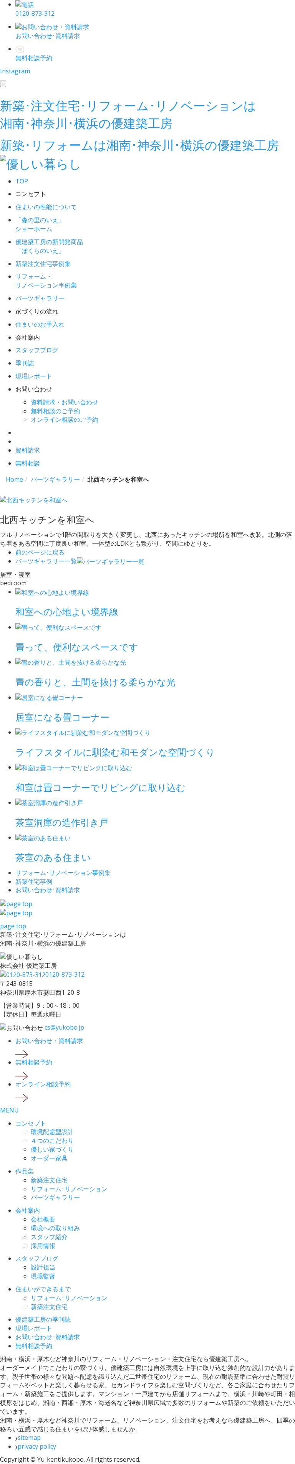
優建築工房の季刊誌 (43, 1319)
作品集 (24, 1171)
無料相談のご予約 (55, 411)
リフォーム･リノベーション (69, 1189)
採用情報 (43, 1245)
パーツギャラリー (55, 1197)
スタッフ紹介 (49, 1237)
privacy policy (37, 1446)
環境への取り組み (55, 1228)
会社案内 (27, 1210)
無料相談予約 (33, 1346)
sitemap (29, 1437)
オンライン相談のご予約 (64, 419)
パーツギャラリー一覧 (46, 561)
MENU (9, 1110)
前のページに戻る (40, 552)
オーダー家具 (49, 1158)
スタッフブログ (36, 1258)
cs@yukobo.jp (64, 1027)
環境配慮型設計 (52, 1131)
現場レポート (33, 1328)
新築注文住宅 (49, 1180)
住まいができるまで (43, 1289)
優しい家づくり (52, 1149)
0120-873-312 (65, 974)
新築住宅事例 (33, 881)
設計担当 (43, 1267)
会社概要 (43, 1219)
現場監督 (43, 1276)
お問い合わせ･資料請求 (47, 1337)
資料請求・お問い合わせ (64, 402)
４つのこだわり (52, 1140)
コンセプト (30, 1123)
